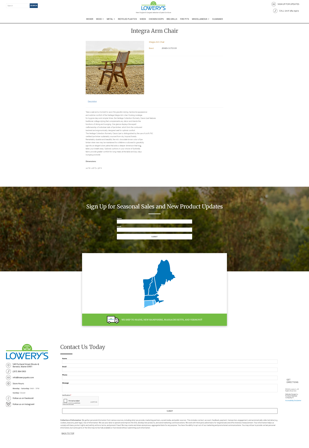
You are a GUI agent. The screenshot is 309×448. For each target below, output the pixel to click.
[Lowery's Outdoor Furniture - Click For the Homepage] (27, 351)
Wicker (89, 19)
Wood (99, 19)
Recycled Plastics (127, 19)
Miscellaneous (199, 19)
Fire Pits (184, 19)
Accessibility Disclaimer (293, 400)
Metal (110, 19)
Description (92, 101)
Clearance (217, 19)
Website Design (290, 394)
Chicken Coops (156, 19)
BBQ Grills (172, 19)
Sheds (143, 19)
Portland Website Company (291, 397)
